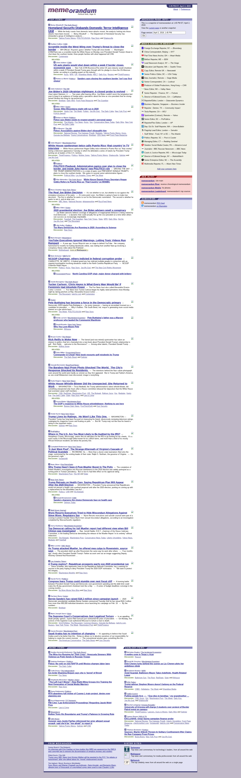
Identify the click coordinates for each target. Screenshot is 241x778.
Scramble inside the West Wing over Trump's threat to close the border (86, 48)
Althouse (67, 329)
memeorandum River (150, 184)
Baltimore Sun (140, 678)
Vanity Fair (68, 111)
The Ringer (66, 337)
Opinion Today (70, 502)
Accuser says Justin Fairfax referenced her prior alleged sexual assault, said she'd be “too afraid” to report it (79, 722)
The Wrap (99, 175)
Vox (91, 122)
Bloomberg (66, 238)
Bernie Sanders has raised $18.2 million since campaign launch (83, 598)
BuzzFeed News (105, 201)
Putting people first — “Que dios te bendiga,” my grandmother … (156, 696)
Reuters (111, 74)
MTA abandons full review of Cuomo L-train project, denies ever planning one (79, 694)
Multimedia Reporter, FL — (162, 164)
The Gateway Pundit (86, 133)
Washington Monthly (67, 573)
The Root (151, 678)
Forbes (86, 111)
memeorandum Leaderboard (153, 191)
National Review (70, 133)
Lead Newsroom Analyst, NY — (161, 63)
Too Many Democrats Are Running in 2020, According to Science (85, 227)
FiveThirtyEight (86, 406)
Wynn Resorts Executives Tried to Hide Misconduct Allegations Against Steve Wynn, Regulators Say (87, 514)
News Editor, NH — (157, 89)
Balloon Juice (107, 393)
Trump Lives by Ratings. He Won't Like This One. (77, 416)
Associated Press (63, 274)
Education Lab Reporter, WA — (162, 67)
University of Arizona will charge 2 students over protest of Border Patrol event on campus (156, 708)
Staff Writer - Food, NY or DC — (162, 134)
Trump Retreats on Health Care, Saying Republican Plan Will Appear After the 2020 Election (86, 483)
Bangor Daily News (71, 406)
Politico (72, 79)
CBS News (101, 135)
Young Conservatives (79, 135)
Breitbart (62, 101)
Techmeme (135, 748)
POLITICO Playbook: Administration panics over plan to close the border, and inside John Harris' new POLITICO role (90, 167)
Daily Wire (71, 101)
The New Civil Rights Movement (108, 268)
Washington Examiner (76, 318)
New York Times (69, 190)
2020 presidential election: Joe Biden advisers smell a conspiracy (90, 210)
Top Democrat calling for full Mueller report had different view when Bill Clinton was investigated (88, 529)
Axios (66, 74)
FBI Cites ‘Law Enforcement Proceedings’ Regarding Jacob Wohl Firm (79, 703)
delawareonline (88, 201)
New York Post (121, 111)
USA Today (131, 682)
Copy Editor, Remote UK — (160, 71)
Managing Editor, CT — (160, 141)
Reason (138, 657)
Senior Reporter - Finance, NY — (161, 93)
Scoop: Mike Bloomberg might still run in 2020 (76, 109)
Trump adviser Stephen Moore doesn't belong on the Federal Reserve (153, 685)
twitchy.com (76, 294)
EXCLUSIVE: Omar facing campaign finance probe (148, 718)
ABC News (66, 546)
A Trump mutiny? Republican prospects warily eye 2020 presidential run (88, 564)
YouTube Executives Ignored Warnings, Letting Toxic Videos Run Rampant (87, 242)
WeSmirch (135, 760)
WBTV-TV (66, 256)
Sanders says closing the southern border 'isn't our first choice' (93, 79)
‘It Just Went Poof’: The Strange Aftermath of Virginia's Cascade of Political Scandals (85, 450)
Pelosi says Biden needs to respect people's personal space (83, 120)
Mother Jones (84, 155)
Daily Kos (103, 74)
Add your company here (166, 169)
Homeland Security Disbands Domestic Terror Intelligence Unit (88, 29)
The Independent (67, 671)
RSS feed (161, 203)
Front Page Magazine (84, 101)
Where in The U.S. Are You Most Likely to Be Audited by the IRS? (84, 434)
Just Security (102, 406)
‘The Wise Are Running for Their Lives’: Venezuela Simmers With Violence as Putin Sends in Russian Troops (79, 655)
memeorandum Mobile (151, 188)
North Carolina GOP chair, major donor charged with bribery (102, 274)
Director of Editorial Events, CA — (162, 97)
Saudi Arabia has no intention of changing (71, 633)
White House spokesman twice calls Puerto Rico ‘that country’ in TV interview (88, 147)
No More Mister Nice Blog (69, 590)
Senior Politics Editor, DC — (160, 74)
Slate (100, 219)
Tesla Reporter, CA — (155, 112)
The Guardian (102, 101)
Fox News (79, 122)
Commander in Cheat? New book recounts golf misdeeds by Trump (86, 354)
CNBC (137, 689)
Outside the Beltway (62, 135)
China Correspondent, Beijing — (159, 52)
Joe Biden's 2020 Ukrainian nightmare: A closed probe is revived (86, 91)
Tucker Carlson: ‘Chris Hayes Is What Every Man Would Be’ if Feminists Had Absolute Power (84, 286)
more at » (79, 250)
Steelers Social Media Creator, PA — (165, 145)
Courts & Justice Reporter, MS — (165, 153)
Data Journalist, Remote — (160, 78)
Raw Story (95, 38)
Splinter (122, 155)
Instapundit (63, 458)
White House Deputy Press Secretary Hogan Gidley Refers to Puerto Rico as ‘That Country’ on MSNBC (90, 180)
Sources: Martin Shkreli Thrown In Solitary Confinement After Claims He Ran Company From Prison (158, 733)
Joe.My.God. (95, 111)
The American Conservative (70, 640)
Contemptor (63, 56)
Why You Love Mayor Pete (66, 326)
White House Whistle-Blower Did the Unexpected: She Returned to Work (87, 385)
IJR (75, 74)
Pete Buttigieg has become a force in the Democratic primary (84, 302)
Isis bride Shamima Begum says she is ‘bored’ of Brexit (75, 673)
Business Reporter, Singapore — (164, 104)
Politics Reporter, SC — (160, 138)
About (175, 9)
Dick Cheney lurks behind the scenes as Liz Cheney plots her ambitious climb (154, 664)
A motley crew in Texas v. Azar (139, 654)
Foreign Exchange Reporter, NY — (162, 48)
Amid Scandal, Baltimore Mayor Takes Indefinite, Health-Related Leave (155, 674)
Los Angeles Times (83, 175)
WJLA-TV (142, 716)
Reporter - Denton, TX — (162, 108)
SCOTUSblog (64, 623)
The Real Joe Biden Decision (65, 192)
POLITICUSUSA (83, 38)
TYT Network (71, 700)
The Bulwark (96, 393)
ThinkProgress (124, 74)
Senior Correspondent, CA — (159, 82)
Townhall (67, 219)
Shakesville (108, 38)
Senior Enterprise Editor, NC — (163, 160)
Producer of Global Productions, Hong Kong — (165, 85)
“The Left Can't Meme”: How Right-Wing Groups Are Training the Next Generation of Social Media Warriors (80, 683)
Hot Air (120, 219)
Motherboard (64, 250)
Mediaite (99, 133)
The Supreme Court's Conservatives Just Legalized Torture (81, 616)
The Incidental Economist (151, 652)
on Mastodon (162, 206)
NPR (71, 74)
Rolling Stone (64, 346)
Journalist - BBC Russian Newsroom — (164, 149)
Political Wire (69, 175)
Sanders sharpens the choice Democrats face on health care (83, 500)
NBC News (63, 201)
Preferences (186, 9)
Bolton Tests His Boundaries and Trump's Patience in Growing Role (81, 714)
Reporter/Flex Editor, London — (158, 123)
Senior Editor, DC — (157, 119)
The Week (78, 111)
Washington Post (69, 143)
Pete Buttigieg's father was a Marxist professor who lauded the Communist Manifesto (88, 318)
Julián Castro (132, 694)
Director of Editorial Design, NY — (163, 156)
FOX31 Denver (60, 113)
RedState (67, 393)
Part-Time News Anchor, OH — (162, 56)
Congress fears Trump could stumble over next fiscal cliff (80, 581)
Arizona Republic (148, 705)
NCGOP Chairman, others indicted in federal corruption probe (85, 258)
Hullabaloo (145, 689)
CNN (65, 44)
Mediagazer (135, 754)
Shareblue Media (85, 74)
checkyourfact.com (141, 723)
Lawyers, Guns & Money (158, 712)
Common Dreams (91, 623)
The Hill (66, 89)
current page (154, 28)
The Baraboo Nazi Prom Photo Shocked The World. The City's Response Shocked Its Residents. (85, 369)
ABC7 (95, 74)
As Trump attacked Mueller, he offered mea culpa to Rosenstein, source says (87, 549)
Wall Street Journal (58, 510)
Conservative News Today (104, 122)
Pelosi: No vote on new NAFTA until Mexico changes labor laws (79, 663)
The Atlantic (69, 122)
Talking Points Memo (67, 38)
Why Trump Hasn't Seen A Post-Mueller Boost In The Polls (80, 467)
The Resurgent (74, 221)
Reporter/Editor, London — (164, 101)
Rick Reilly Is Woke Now (62, 339)
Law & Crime (89, 395)
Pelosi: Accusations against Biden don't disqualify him (80, 130)
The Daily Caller (107, 111)
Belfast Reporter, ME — (156, 59)
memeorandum (148, 181)
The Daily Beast (70, 25)
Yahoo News (127, 538)
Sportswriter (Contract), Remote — (161, 115)
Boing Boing (140, 737)
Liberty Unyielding (114, 538)
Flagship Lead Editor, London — (161, 130)
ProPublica (55, 431)
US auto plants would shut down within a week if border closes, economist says (89, 66)
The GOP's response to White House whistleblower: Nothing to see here (89, 403)
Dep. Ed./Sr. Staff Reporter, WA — (164, 127)
